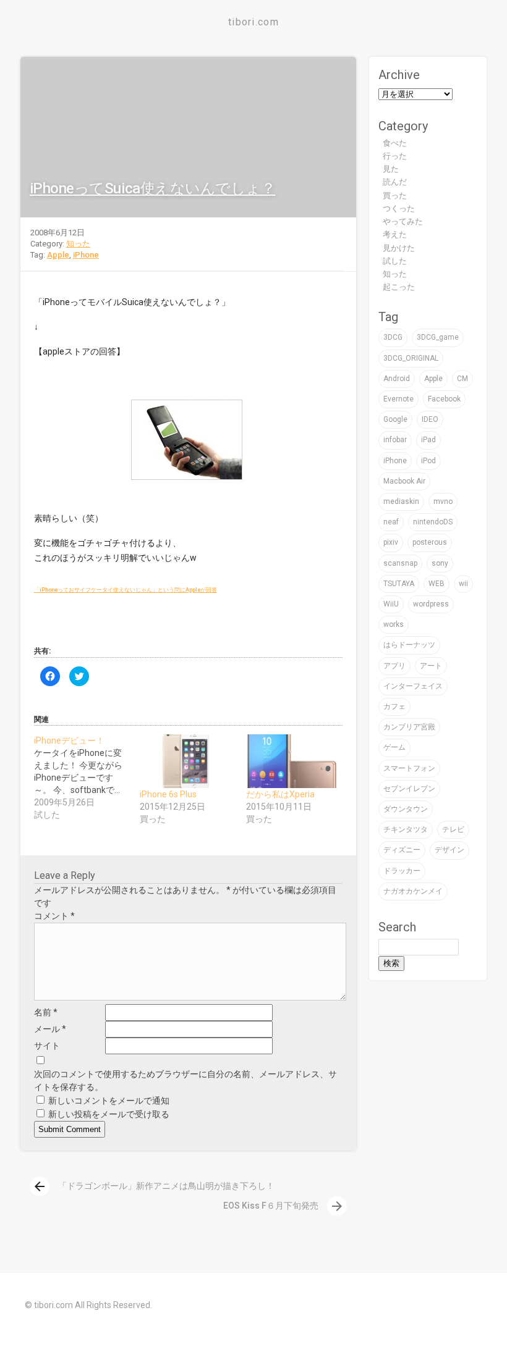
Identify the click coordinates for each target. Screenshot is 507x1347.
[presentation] (39, 1186)
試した (395, 261)
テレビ (453, 829)
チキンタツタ (405, 829)
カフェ (394, 706)
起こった (399, 287)
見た (391, 169)
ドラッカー (401, 871)
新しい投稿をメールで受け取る (108, 1114)
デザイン (449, 850)
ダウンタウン (405, 809)
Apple (58, 254)
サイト (47, 1046)
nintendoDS (433, 522)
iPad (428, 439)
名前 (46, 1012)
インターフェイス (413, 686)
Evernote (398, 399)
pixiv (390, 542)
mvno (443, 501)
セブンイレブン (409, 788)
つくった (399, 208)
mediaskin (401, 501)
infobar (395, 439)
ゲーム (394, 747)
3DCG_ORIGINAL (410, 358)
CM (462, 378)
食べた (395, 143)
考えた (395, 234)
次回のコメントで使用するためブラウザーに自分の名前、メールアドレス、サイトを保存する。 (185, 1080)
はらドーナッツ (409, 644)
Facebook (444, 399)
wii (463, 583)
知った (78, 243)
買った (395, 195)
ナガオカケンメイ (413, 891)
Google (395, 419)
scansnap (400, 563)
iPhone (86, 254)
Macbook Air (404, 481)
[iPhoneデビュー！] (87, 777)
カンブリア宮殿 (409, 727)
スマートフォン (409, 768)
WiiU (391, 604)
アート (431, 665)
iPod (428, 460)
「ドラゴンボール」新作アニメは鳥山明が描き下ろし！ (153, 1186)
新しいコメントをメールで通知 (108, 1101)
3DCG (393, 337)
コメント (54, 916)
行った (395, 156)
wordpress (431, 604)
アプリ (394, 665)
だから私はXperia (280, 794)
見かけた (399, 248)
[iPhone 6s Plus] (187, 761)
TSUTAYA (398, 583)
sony (440, 563)
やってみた (403, 221)
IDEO (430, 419)
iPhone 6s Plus (168, 794)
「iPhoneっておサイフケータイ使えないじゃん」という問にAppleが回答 (125, 590)
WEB (436, 583)
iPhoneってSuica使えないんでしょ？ (152, 188)
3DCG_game (438, 337)
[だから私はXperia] (293, 761)
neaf (391, 522)
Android (396, 378)
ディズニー (401, 850)
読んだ (395, 182)
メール (50, 1029)
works (393, 624)
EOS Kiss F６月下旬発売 (283, 1206)
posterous (429, 542)
